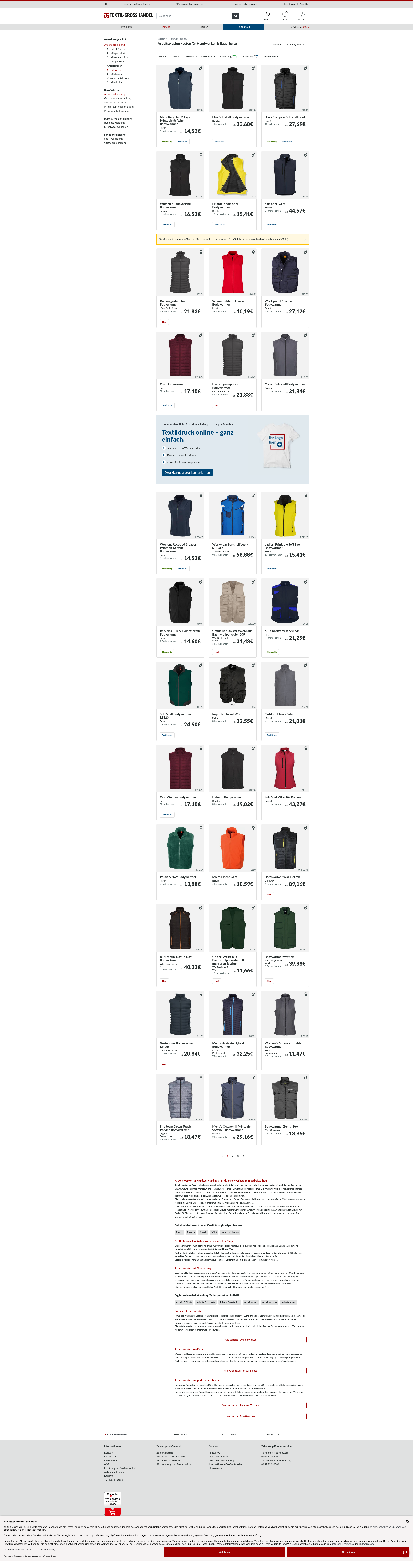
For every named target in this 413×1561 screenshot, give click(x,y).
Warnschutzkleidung (115, 102)
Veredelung (247, 56)
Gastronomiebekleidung (117, 98)
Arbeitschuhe (114, 82)
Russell (202, 1232)
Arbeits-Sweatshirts (230, 1302)
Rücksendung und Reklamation (173, 1464)
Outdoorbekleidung (115, 142)
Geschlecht (207, 56)
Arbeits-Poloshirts (205, 1302)
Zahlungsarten (164, 1452)
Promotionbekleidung (116, 110)
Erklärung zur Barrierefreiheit (120, 1468)
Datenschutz (111, 1460)
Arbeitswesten (115, 69)
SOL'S (214, 1232)
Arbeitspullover (115, 61)
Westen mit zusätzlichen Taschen (240, 1405)
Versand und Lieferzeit (168, 1460)
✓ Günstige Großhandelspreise (135, 4)
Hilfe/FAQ (214, 1452)
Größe (174, 56)
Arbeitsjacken (114, 65)
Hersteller (189, 56)
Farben (160, 56)
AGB (106, 1464)
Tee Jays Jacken (228, 1434)
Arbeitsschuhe (269, 1302)
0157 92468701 (270, 1464)
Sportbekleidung (113, 138)
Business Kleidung (114, 122)
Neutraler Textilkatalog (221, 1460)
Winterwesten (244, 1192)
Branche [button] (165, 26)
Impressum (110, 1456)
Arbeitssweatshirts (117, 57)
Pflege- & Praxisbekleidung (119, 106)
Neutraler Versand (219, 1456)
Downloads (215, 1468)
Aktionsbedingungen (115, 1471)
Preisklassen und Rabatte (170, 1456)
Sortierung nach (293, 44)
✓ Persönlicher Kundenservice (189, 4)
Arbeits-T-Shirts (116, 48)
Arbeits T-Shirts (184, 1302)
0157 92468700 (270, 1456)
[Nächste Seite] (243, 1156)
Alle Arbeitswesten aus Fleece (240, 1370)
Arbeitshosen (114, 74)
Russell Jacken (180, 1434)
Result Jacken (273, 1434)
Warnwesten (214, 1326)
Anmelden (304, 4)
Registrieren (289, 4)
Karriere (108, 1475)
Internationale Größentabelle (225, 1464)
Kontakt (108, 1452)
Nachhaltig (225, 56)
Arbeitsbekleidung (114, 44)
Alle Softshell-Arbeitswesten (241, 1339)
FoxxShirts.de (237, 239)
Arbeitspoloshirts (116, 53)
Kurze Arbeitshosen (118, 78)
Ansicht (275, 44)
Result (179, 1232)
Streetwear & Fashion (116, 126)
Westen (161, 38)
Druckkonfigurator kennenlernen (187, 472)
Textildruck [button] (243, 26)
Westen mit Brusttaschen (241, 1416)
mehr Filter (270, 56)
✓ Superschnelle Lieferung (244, 4)
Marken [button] (203, 26)
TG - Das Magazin (114, 1479)
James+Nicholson (230, 1232)
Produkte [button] (126, 26)
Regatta (191, 1232)
